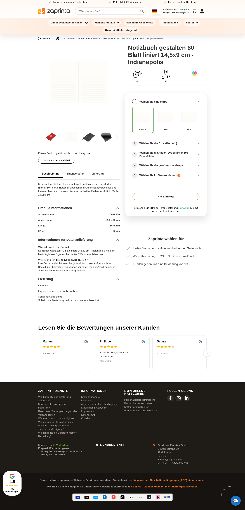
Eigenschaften (75, 173)
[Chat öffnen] (236, 501)
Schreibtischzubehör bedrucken (82, 38)
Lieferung (98, 173)
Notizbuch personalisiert (151, 38)
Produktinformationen (55, 208)
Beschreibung (50, 173)
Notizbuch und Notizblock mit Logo (119, 38)
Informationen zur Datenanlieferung (65, 239)
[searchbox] (108, 11)
